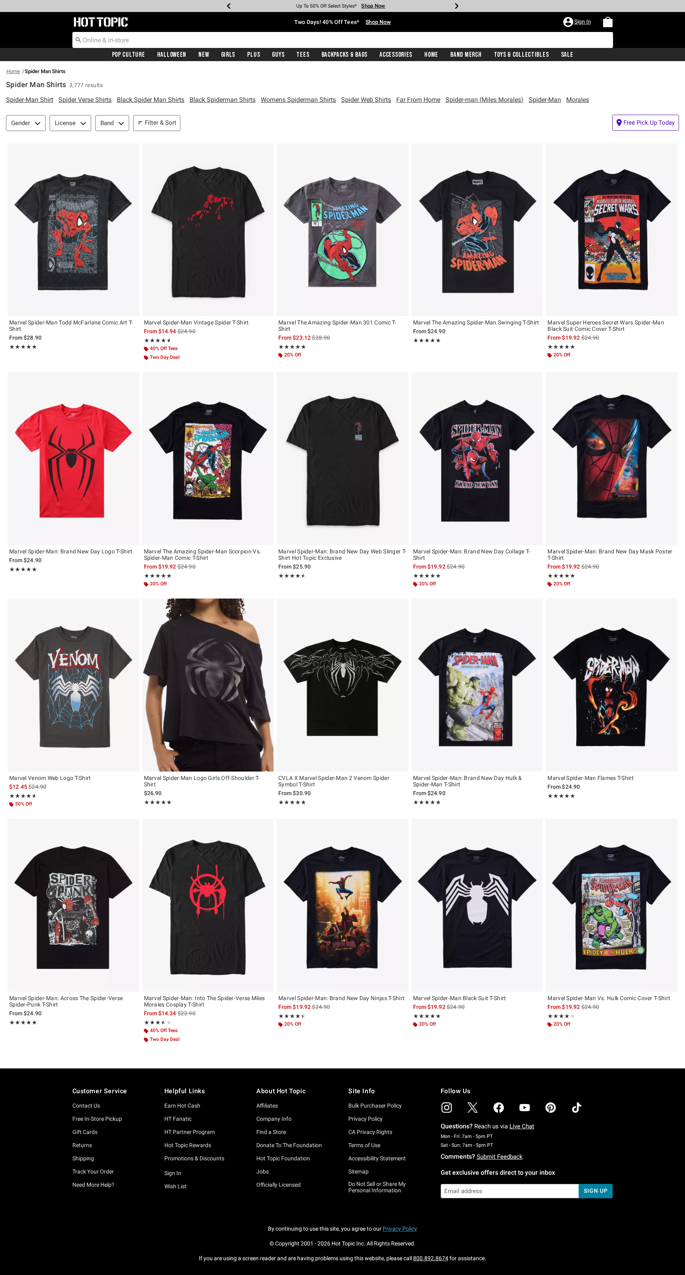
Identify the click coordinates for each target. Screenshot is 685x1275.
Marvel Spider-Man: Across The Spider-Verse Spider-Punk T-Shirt (66, 1001)
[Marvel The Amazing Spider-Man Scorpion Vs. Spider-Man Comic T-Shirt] (208, 458)
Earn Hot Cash (182, 1105)
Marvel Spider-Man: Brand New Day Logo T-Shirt (71, 551)
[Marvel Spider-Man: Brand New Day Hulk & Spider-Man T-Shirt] (477, 685)
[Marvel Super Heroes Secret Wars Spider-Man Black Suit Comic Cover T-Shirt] (611, 229)
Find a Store (271, 1132)
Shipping (83, 1158)
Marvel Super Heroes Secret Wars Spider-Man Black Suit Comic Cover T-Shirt (605, 325)
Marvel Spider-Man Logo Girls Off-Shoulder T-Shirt (202, 781)
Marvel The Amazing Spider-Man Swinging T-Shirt (476, 322)
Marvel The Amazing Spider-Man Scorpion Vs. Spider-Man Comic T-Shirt (203, 554)
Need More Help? (93, 1185)
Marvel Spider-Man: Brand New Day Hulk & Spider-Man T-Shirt (467, 781)
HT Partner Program (189, 1132)
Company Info (274, 1119)
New (203, 55)
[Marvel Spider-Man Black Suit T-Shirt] (477, 905)
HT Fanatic (178, 1119)
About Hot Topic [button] (281, 1091)
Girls (228, 55)
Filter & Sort (160, 122)
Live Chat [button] (521, 1126)
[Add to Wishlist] (131, 151)
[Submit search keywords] (78, 40)
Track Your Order (93, 1171)
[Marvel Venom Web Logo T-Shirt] (73, 685)
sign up (595, 1190)
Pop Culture (128, 55)
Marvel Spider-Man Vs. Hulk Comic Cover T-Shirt (608, 998)
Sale (567, 55)
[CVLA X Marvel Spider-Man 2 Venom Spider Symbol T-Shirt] (342, 685)
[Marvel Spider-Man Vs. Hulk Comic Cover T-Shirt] (611, 905)
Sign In (172, 1173)
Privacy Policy (365, 1119)
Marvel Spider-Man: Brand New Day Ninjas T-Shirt (341, 998)
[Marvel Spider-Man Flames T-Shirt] (611, 685)
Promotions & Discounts (194, 1158)
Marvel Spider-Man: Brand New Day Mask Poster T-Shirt (609, 554)
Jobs (262, 1171)
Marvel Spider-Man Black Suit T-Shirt (459, 998)
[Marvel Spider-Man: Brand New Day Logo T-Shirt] (73, 458)
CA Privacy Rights (370, 1132)
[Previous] (229, 6)
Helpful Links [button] (184, 1091)
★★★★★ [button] (22, 347)
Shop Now (373, 6)
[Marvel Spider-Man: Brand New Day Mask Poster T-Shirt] (611, 458)
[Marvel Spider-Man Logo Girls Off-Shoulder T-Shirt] (208, 685)
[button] (577, 22)
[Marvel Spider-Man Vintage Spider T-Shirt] (208, 229)
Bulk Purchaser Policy (375, 1105)
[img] (447, 1108)
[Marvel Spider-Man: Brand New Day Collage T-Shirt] (477, 458)
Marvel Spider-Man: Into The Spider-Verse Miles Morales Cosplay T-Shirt (204, 1001)
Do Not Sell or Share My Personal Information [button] (377, 1187)
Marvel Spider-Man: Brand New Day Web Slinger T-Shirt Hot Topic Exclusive (342, 554)
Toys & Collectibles (521, 55)
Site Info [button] (361, 1091)
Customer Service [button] (100, 1091)
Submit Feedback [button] (500, 1156)
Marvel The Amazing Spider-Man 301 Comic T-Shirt (337, 325)
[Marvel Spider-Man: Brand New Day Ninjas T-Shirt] (342, 905)
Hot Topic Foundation (283, 1158)
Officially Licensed (278, 1185)
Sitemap (358, 1171)
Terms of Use (364, 1145)
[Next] (457, 6)
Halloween (171, 55)
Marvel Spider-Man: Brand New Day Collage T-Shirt (471, 554)
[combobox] (342, 40)
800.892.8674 (430, 1258)
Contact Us (86, 1105)
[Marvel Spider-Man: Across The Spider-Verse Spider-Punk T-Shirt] (73, 905)
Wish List (175, 1186)
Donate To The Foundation (289, 1145)
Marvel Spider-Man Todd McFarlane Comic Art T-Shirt (71, 325)
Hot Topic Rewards (187, 1145)
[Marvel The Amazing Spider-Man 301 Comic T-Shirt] (342, 229)
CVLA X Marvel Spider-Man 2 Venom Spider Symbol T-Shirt (333, 781)
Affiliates (267, 1105)
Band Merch (465, 55)
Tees (302, 55)
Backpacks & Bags (345, 55)
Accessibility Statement (377, 1158)
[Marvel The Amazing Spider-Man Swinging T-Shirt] (477, 229)
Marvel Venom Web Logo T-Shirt (50, 778)
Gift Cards (85, 1132)
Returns (82, 1145)
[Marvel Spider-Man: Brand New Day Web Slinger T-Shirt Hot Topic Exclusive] (342, 458)
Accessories (395, 55)
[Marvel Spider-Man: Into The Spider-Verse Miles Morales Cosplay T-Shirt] (208, 905)
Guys (278, 55)
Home (431, 55)
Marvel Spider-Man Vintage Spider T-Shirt (196, 322)
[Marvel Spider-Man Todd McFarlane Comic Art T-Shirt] (73, 229)
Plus (253, 55)
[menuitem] (608, 22)
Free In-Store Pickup (97, 1119)
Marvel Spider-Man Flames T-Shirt (590, 778)
